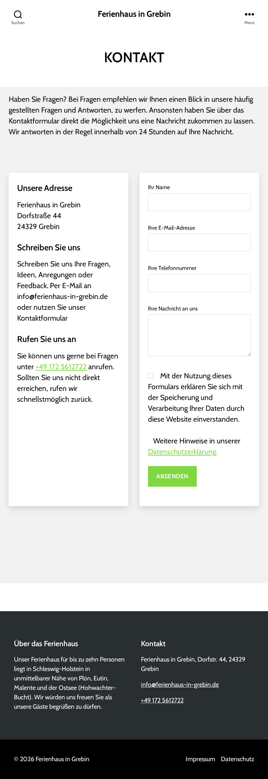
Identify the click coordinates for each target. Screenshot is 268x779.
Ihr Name (159, 187)
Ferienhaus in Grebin (134, 14)
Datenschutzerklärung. (182, 451)
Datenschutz (237, 759)
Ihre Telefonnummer (172, 268)
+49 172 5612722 (61, 366)
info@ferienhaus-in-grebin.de (180, 684)
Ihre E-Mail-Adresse (171, 227)
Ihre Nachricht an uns (173, 308)
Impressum (200, 759)
